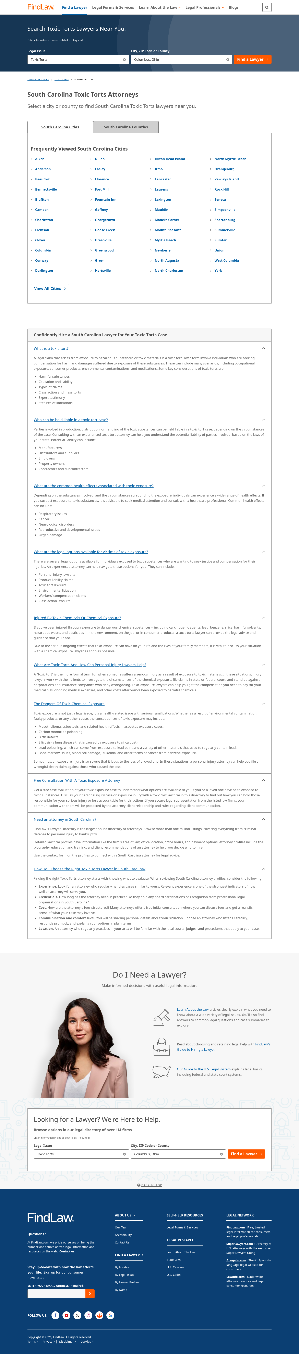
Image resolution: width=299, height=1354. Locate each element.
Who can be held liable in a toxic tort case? (71, 419)
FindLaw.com (235, 1227)
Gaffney (101, 209)
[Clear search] (124, 1154)
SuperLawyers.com (239, 1244)
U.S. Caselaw (175, 1267)
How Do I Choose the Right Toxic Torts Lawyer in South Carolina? (89, 868)
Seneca (220, 199)
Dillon (100, 159)
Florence (102, 179)
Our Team (121, 1227)
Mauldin (161, 209)
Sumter (221, 240)
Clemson (42, 230)
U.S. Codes (174, 1275)
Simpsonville (225, 209)
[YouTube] (66, 1315)
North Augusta (167, 260)
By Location (122, 1267)
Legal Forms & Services (182, 1227)
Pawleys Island (227, 179)
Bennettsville (46, 189)
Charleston (44, 220)
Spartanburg (225, 220)
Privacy (48, 1341)
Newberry (163, 250)
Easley (100, 169)
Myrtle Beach (165, 240)
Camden (42, 209)
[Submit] (90, 1293)
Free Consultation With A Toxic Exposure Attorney (77, 780)
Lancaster (163, 179)
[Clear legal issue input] (124, 59)
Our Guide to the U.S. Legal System (204, 1069)
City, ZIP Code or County (150, 51)
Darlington (44, 270)
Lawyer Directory (38, 79)
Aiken (40, 159)
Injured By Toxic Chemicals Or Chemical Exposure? (77, 617)
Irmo (159, 169)
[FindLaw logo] (43, 7)
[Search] (267, 7)
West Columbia (227, 260)
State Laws (174, 1260)
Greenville (103, 240)
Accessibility (123, 1235)
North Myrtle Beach (231, 159)
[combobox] (78, 59)
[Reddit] (99, 1315)
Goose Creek (105, 230)
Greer (99, 260)
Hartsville (103, 270)
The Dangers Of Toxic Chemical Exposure (69, 703)
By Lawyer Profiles (127, 1282)
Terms (32, 1341)
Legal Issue (36, 51)
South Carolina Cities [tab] (60, 127)
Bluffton (42, 199)
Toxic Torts (62, 79)
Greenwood (104, 250)
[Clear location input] (227, 59)
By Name (121, 1290)
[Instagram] (88, 1315)
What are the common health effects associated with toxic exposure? (94, 485)
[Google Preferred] (110, 1315)
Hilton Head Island (170, 159)
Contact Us (122, 1242)
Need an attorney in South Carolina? (65, 819)
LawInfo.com (235, 1277)
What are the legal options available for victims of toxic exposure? (91, 551)
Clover (40, 240)
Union (220, 250)
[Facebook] (55, 1315)
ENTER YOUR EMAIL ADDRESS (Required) (55, 1286)
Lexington (163, 199)
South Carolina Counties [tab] (126, 127)
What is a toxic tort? (51, 348)
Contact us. (67, 1251)
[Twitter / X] (77, 1315)
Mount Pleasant (168, 230)
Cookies (86, 1341)
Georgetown (105, 220)
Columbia (43, 250)
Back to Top (151, 1185)
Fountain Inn (106, 199)
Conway (41, 260)
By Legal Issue (124, 1275)
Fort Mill (102, 189)
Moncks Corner (167, 220)
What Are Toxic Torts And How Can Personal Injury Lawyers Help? (90, 664)
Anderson (43, 169)
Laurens (161, 189)
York (218, 270)
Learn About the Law (193, 1009)
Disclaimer (66, 1341)
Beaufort (42, 179)
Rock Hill (222, 189)
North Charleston (169, 270)
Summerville (225, 230)
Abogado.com (236, 1260)
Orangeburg (225, 169)
